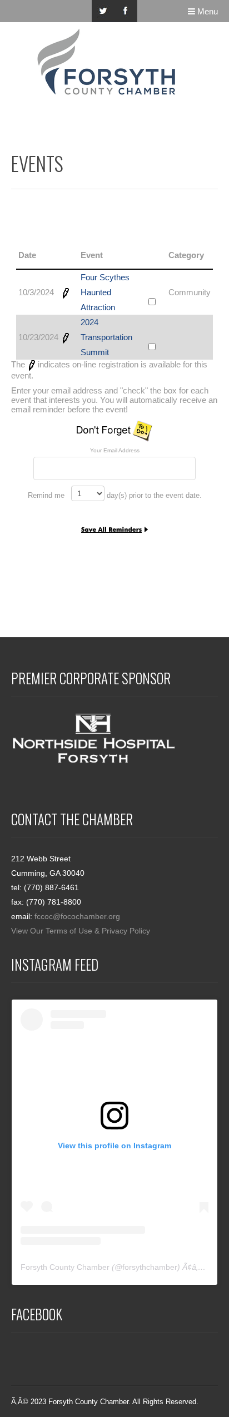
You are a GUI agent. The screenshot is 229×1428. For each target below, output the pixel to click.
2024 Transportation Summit (106, 337)
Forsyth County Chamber (65, 1267)
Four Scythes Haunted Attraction (105, 292)
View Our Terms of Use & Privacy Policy (80, 930)
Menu (206, 11)
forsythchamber (149, 1267)
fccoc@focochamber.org (77, 916)
